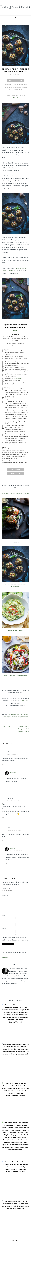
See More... (15, 682)
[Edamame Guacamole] (15, 610)
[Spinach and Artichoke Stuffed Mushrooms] (15, 564)
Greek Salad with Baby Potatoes (15, 675)
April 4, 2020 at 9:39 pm (12, 754)
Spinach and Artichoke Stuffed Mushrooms (15, 585)
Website (4, 928)
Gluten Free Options (24, 714)
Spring (11, 716)
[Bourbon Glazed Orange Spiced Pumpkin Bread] (15, 1140)
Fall (18, 714)
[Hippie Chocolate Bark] (15, 1100)
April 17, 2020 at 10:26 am (16, 774)
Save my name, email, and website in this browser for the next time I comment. (15, 939)
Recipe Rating (6, 888)
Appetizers (10, 714)
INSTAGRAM (24, 701)
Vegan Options (24, 716)
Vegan (19, 716)
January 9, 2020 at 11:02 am (16, 850)
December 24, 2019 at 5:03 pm (14, 830)
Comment (5, 895)
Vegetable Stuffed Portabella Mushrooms (15, 493)
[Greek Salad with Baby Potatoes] (15, 654)
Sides (8, 716)
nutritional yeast (18, 378)
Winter (21, 717)
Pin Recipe (16, 473)
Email (4, 922)
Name (4, 915)
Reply (3, 764)
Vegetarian (16, 717)
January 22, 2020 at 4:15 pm (13, 800)
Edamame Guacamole (15, 630)
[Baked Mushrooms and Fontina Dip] (15, 1061)
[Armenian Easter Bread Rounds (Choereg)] (15, 1179)
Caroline (13, 772)
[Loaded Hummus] (15, 1022)
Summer (15, 716)
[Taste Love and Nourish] (15, 9)
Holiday (4, 716)
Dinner (14, 714)
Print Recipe (16, 469)
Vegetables (11, 717)
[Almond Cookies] (15, 1218)
